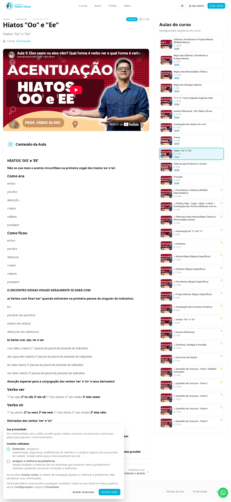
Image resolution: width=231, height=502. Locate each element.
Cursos (83, 5)
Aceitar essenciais (83, 492)
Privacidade (200, 491)
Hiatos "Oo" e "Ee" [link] (40, 19)
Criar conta (216, 5)
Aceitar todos (109, 492)
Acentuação (21, 19)
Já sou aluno (196, 5)
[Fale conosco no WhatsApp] (223, 493)
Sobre (127, 5)
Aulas (98, 5)
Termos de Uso (175, 491)
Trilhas (112, 5)
